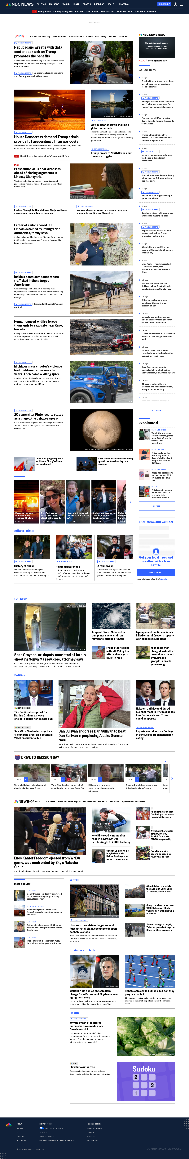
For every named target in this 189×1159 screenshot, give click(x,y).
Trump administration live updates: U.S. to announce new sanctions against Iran (157, 137)
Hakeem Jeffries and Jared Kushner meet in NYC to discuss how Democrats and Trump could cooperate (155, 713)
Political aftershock (68, 566)
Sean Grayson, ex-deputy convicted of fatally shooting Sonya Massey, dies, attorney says (158, 370)
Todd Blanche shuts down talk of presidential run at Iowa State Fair (67, 787)
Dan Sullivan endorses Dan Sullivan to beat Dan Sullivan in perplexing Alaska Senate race (156, 286)
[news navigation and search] (181, 4)
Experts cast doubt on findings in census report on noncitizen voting (154, 734)
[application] (49, 110)
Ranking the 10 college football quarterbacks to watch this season (162, 814)
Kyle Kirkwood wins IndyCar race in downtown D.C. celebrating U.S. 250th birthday (111, 838)
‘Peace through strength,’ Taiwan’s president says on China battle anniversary (160, 927)
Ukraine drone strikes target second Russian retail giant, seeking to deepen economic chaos (93, 928)
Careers (20, 1136)
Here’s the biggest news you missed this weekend (155, 402)
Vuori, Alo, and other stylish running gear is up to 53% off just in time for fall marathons (162, 438)
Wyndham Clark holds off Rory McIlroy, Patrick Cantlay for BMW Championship (162, 835)
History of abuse (24, 566)
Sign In (163, 579)
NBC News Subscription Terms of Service (56, 1141)
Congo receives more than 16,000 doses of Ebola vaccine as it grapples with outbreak (160, 909)
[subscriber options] (175, 4)
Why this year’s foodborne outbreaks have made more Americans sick (86, 1026)
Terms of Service (46, 1136)
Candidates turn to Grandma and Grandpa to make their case (38, 74)
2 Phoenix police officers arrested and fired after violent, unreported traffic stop (157, 386)
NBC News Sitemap (94, 1124)
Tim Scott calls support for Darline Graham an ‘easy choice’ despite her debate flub (33, 715)
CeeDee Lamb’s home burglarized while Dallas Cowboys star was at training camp (117, 854)
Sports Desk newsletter (133, 801)
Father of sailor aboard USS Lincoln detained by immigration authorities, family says (37, 229)
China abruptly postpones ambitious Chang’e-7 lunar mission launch (49, 461)
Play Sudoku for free (82, 1067)
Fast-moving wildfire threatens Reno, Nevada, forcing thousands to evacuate (158, 121)
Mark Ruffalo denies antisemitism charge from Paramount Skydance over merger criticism (94, 994)
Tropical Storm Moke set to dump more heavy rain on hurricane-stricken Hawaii (158, 84)
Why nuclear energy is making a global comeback (110, 126)
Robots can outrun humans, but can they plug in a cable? (149, 992)
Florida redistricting (96, 36)
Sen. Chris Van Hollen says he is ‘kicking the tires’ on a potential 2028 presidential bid (33, 734)
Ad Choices (21, 1141)
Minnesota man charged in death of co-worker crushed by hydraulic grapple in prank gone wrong (163, 656)
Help (19, 1132)
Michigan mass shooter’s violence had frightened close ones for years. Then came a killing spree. (38, 370)
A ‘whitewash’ (105, 566)
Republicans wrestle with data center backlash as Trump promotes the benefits (38, 51)
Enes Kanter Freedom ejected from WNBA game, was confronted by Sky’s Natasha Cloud (156, 268)
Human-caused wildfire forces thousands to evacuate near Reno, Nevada (38, 325)
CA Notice (43, 1132)
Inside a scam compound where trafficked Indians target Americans (36, 280)
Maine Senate (59, 36)
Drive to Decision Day (39, 36)
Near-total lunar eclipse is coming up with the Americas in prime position (115, 461)
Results (112, 36)
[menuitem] (41, 4)
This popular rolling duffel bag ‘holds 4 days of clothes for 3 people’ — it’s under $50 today (162, 457)
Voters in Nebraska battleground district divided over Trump (30, 787)
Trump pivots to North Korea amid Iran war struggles (111, 154)
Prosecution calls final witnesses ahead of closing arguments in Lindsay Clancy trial (37, 173)
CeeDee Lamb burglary (69, 801)
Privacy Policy (45, 1124)
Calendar (123, 36)
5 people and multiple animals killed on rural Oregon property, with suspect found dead (157, 319)
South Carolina (76, 36)
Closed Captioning (94, 1128)
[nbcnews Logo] (9, 1124)
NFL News (114, 801)
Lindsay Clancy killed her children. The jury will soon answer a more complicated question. (40, 212)
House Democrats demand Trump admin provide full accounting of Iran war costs (46, 139)
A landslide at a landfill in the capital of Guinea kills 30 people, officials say (157, 250)
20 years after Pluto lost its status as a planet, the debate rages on (38, 416)
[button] (76, 4)
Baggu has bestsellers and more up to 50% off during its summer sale (162, 476)
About (19, 1124)
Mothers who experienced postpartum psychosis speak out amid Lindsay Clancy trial (102, 212)
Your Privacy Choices (53, 1128)
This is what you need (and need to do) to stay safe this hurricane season (162, 493)
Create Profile (156, 572)
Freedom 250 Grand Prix (95, 801)
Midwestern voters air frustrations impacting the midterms (101, 788)
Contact (20, 1128)
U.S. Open (50, 801)
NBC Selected (92, 1141)
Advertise (91, 1136)
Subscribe (91, 1132)
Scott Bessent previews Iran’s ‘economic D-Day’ (44, 156)
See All (156, 506)
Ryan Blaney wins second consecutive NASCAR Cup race (161, 853)
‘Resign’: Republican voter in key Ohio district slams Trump (141, 787)
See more (156, 410)
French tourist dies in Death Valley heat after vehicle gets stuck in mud (158, 336)
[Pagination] (165, 761)
